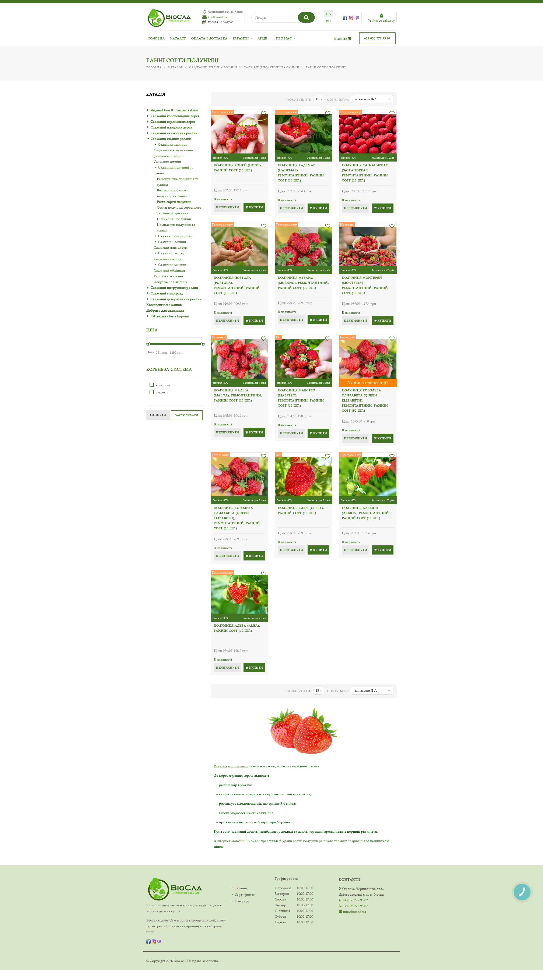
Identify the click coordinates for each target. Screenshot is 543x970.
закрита (162, 392)
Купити (255, 207)
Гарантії (241, 38)
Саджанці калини (172, 264)
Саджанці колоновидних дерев (175, 115)
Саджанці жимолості (171, 247)
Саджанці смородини (175, 236)
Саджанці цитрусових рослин (174, 287)
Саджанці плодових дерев (171, 127)
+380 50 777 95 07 (354, 900)
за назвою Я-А (365, 99)
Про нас (284, 38)
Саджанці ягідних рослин (213, 67)
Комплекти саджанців (164, 304)
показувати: (298, 100)
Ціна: (150, 352)
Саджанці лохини (172, 241)
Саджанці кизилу (167, 258)
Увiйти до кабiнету (381, 20)
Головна (156, 38)
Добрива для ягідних (170, 281)
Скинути (158, 415)
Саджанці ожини (167, 161)
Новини (241, 888)
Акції (262, 38)
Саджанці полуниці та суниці (271, 67)
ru (328, 21)
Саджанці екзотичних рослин (174, 133)
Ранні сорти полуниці (174, 201)
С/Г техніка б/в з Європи (170, 316)
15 (317, 99)
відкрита (163, 385)
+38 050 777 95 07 (377, 38)
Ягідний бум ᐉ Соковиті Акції (174, 110)
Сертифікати (245, 894)
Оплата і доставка (209, 38)
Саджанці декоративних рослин (176, 299)
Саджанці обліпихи (169, 270)
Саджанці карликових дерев (173, 121)
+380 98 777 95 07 (354, 905)
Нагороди (242, 901)
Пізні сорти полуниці (174, 218)
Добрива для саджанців (165, 310)
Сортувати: (338, 100)
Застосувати (186, 415)
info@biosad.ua (217, 17)
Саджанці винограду (167, 293)
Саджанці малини (172, 144)
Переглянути (227, 207)
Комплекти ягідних (169, 276)
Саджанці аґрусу (171, 253)
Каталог (178, 38)
